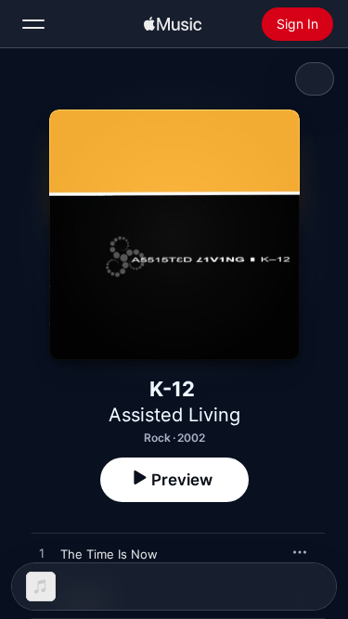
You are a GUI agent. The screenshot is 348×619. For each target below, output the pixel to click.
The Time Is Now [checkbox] (109, 554)
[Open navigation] (33, 24)
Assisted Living (174, 415)
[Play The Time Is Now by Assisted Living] (41, 554)
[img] (172, 24)
